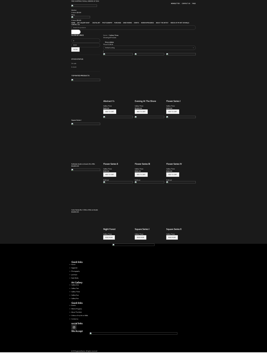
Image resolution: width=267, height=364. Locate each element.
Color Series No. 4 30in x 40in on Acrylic (84, 210)
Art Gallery (76, 282)
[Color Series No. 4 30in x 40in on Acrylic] (85, 189)
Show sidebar (109, 42)
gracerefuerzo (80, 351)
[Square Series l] (85, 99)
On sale (73, 63)
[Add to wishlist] (174, 225)
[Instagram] (74, 327)
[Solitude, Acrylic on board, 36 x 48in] (85, 143)
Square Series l (76, 120)
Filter (75, 49)
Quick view (168, 225)
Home (105, 35)
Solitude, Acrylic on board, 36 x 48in (83, 164)
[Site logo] (84, 7)
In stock (73, 67)
